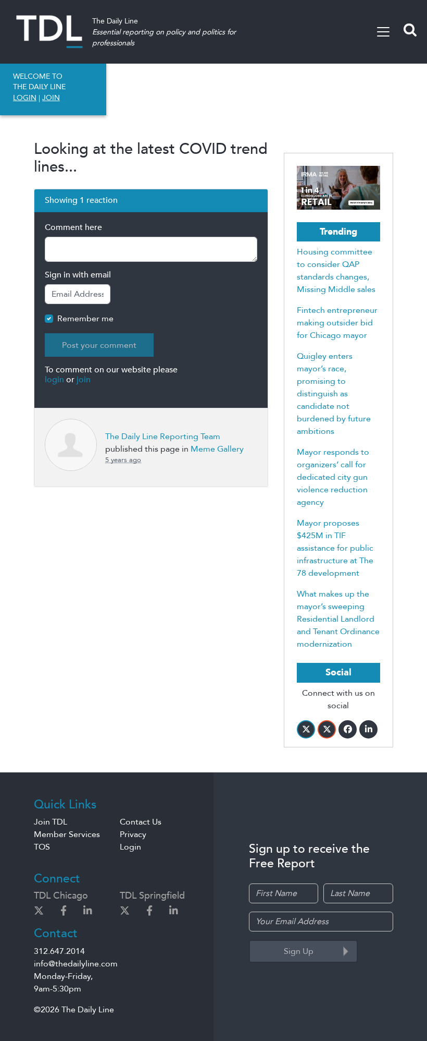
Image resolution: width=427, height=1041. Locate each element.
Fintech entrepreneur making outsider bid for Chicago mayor (337, 323)
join (84, 379)
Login (130, 847)
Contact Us (140, 822)
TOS (42, 847)
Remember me (85, 318)
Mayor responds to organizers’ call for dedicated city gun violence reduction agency (333, 477)
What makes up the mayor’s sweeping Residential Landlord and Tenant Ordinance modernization (338, 619)
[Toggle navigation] (383, 31)
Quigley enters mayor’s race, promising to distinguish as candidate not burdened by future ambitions (334, 393)
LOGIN (24, 98)
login (54, 379)
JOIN (51, 98)
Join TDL (50, 822)
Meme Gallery (217, 449)
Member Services (67, 834)
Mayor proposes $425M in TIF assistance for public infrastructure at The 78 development (335, 548)
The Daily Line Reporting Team (162, 436)
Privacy (133, 834)
